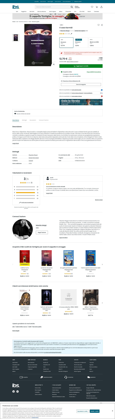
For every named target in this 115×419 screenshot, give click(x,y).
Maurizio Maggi (65, 31)
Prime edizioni (31, 362)
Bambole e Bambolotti (79, 369)
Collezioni (30, 369)
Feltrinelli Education (90, 396)
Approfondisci (63, 237)
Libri (13, 326)
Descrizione (15, 120)
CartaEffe (36, 1)
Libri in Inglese (15, 369)
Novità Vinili (46, 369)
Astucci (91, 371)
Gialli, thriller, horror (21, 326)
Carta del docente (66, 1)
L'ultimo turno (24, 268)
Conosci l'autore (43, 120)
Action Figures (77, 371)
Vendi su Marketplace (74, 392)
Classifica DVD (62, 364)
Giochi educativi (78, 364)
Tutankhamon (24, 307)
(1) (31, 183)
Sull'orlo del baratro (47, 307)
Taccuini (91, 362)
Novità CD (45, 362)
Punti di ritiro (43, 1)
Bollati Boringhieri (80, 31)
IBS (65, 61)
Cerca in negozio (81, 84)
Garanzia (54, 394)
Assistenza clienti (78, 1)
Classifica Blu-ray (63, 367)
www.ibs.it (82, 344)
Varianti (31, 160)
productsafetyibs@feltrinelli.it (52, 352)
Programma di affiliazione (75, 390)
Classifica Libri (15, 364)
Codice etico (72, 396)
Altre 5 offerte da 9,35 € (72, 61)
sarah (51, 177)
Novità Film (61, 362)
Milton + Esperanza (90, 307)
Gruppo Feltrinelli (90, 388)
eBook (13, 371)
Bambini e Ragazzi (63, 371)
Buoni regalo (50, 1)
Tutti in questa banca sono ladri (90, 268)
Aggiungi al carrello (82, 66)
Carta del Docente (76, 90)
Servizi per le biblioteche (74, 388)
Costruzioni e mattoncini (80, 362)
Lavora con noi (72, 394)
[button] (72, 7)
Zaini (90, 369)
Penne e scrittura (93, 367)
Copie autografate (32, 367)
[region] (57, 411)
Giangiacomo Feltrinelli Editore (93, 390)
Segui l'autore (42, 232)
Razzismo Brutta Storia (91, 398)
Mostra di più (99, 200)
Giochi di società (78, 367)
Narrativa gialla (36, 326)
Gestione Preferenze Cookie (58, 396)
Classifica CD (46, 364)
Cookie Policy (35, 417)
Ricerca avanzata (77, 7)
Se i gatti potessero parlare (68, 268)
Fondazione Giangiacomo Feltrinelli (92, 393)
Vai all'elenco (78, 53)
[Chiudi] (112, 411)
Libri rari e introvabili (32, 364)
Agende (91, 364)
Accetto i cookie (95, 411)
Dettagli (24, 120)
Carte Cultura (58, 1)
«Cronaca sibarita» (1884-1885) (68, 307)
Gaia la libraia (38, 394)
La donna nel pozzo (46, 268)
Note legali (15, 331)
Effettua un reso (55, 392)
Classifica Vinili (47, 371)
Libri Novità (15, 362)
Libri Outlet (14, 367)
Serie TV (60, 369)
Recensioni (33, 120)
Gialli (29, 326)
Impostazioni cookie (82, 411)
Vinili (44, 367)
